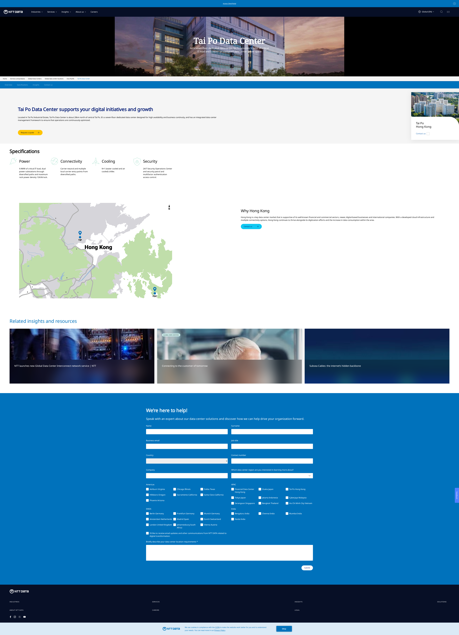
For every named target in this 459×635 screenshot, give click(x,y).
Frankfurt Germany (185, 513)
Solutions (442, 602)
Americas (150, 484)
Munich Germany (212, 513)
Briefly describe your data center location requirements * (172, 541)
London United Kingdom (161, 524)
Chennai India (268, 513)
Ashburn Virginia (157, 489)
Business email (152, 440)
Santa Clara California (214, 494)
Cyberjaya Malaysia (297, 497)
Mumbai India (295, 513)
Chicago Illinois (184, 489)
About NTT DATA (17, 610)
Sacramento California (187, 494)
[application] (229, 629)
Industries (36, 12)
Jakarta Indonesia (270, 497)
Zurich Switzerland (212, 519)
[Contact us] (448, 12)
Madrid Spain (183, 519)
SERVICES (156, 602)
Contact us (48, 85)
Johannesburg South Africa (186, 526)
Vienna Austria (210, 524)
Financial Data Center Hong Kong (244, 490)
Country (149, 455)
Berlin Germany (157, 513)
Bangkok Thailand (270, 503)
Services (51, 12)
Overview (8, 85)
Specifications (22, 85)
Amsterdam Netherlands (161, 519)
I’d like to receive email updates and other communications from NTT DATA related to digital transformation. (188, 534)
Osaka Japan (267, 489)
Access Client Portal (229, 4)
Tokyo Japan (240, 497)
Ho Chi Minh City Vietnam (300, 503)
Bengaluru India (242, 513)
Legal (297, 610)
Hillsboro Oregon (157, 494)
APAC (233, 484)
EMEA (148, 509)
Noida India (240, 519)
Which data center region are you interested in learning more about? (262, 470)
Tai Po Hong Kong (297, 489)
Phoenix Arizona (157, 500)
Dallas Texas (209, 489)
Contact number (238, 455)
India (233, 509)
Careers (94, 12)
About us (80, 12)
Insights (65, 12)
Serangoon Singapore (245, 503)
